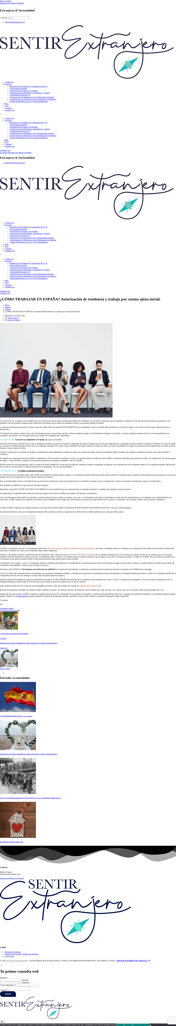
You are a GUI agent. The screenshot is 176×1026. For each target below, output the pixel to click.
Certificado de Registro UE (20, 95)
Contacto (8, 108)
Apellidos (25, 983)
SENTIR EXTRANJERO (17, 961)
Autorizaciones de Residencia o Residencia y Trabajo (30, 93)
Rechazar (128, 1025)
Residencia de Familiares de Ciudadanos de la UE (28, 86)
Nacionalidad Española (18, 89)
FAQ (7, 106)
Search (4, 18)
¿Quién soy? (9, 82)
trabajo (11, 608)
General (10, 320)
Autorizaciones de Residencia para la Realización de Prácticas (33, 99)
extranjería (4, 608)
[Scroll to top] (1, 965)
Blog (7, 104)
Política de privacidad (140, 1025)
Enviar (8, 994)
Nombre (4, 978)
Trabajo (17, 320)
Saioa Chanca (13, 318)
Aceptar (120, 1025)
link (150, 569)
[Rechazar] (150, 1025)
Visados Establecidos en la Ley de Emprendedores (29, 102)
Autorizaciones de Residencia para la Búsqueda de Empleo (32, 97)
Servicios (8, 84)
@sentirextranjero (22, 596)
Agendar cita (9, 110)
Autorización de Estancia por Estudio (24, 91)
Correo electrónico (7, 985)
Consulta (4, 990)
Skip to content (5, 1)
